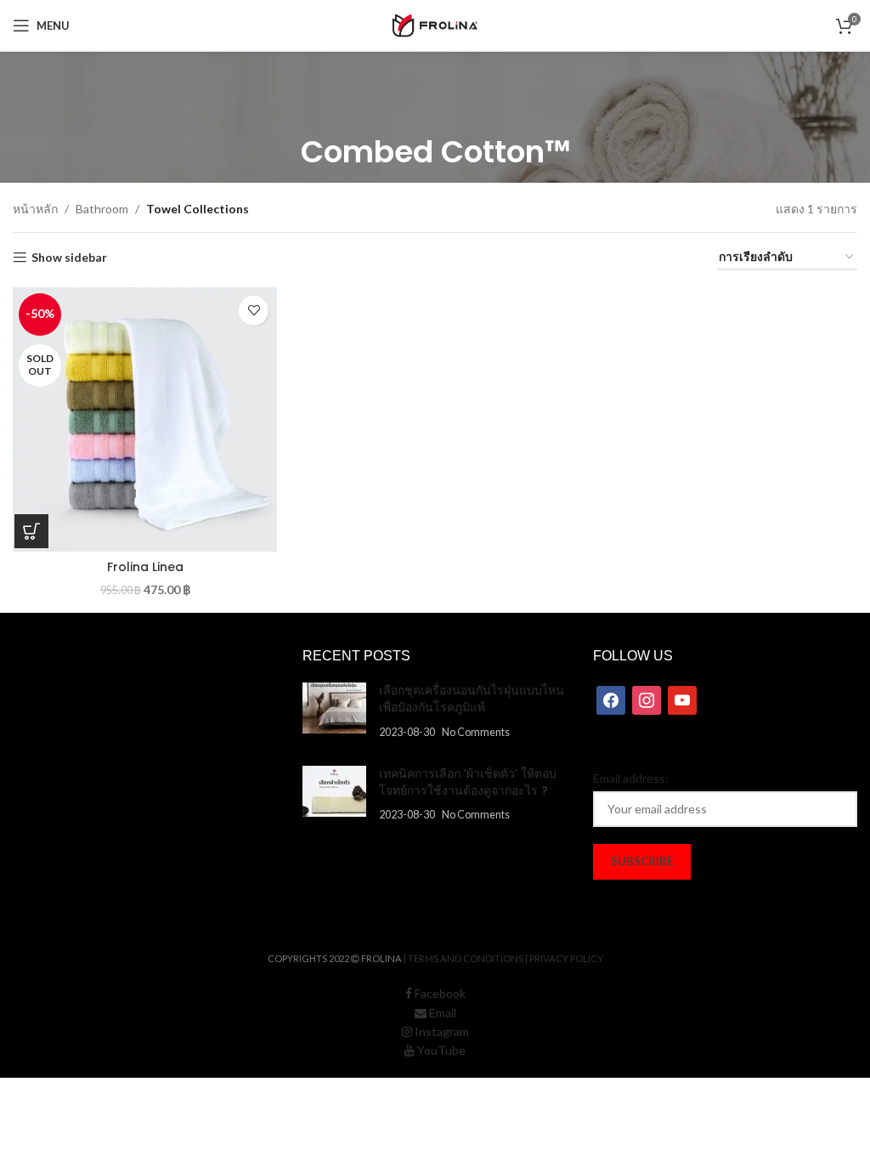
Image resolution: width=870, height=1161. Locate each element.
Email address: (631, 778)
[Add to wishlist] (253, 311)
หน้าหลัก (35, 208)
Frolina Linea (145, 566)
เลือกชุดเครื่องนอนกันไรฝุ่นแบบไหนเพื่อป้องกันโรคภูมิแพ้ (471, 699)
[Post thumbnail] (334, 710)
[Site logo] (435, 24)
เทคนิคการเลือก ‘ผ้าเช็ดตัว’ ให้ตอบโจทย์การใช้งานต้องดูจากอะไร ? (467, 782)
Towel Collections (197, 208)
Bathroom (102, 208)
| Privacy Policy (564, 958)
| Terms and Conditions (463, 958)
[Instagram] (646, 699)
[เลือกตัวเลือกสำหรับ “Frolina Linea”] (31, 531)
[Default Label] (682, 699)
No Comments (476, 732)
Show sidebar (69, 257)
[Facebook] (610, 699)
